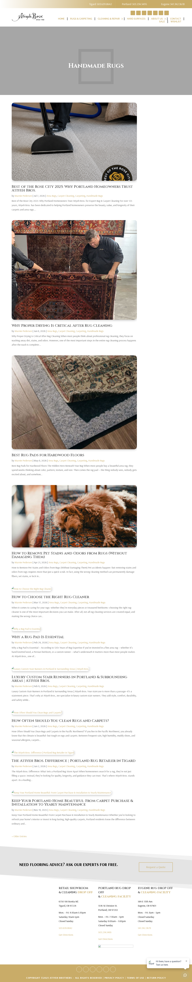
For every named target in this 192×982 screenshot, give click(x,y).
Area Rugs (52, 195)
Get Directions (66, 934)
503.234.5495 (104, 932)
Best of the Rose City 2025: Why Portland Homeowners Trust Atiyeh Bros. (72, 188)
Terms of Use (135, 977)
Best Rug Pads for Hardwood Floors (48, 455)
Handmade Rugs (94, 195)
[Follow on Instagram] (113, 969)
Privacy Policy (115, 977)
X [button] (189, 2)
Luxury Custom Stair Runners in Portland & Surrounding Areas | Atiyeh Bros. (69, 679)
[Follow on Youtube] (106, 969)
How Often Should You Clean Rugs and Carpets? (60, 720)
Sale (162, 21)
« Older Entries (19, 836)
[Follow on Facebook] (86, 969)
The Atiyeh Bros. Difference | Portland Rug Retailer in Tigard (73, 760)
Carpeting (80, 195)
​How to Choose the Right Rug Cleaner (50, 597)
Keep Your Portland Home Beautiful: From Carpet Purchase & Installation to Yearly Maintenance (72, 802)
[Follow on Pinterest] (99, 969)
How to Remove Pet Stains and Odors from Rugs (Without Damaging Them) (69, 555)
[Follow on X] (92, 969)
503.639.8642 (65, 928)
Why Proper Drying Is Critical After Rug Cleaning (62, 325)
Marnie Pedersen (23, 195)
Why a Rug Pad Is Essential (38, 637)
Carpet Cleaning (66, 195)
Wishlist (175, 21)
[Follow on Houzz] (79, 969)
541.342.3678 (144, 928)
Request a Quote (155, 867)
